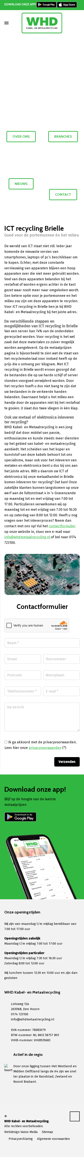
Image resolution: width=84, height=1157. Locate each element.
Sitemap (47, 1132)
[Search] (77, 22)
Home (28, 55)
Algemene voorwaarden (53, 1139)
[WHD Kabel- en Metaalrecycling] (42, 23)
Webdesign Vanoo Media (20, 1132)
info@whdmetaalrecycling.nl (27, 537)
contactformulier (62, 526)
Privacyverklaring (21, 1139)
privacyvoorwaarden (45, 748)
